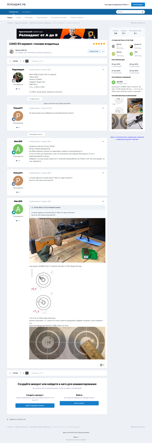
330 (18, 89)
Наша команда (42, 17)
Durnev (119, 52)
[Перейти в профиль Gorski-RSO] (131, 46)
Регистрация (138, 4)
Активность (26, 12)
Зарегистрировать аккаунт (35, 405)
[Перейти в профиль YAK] (131, 54)
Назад (15, 61)
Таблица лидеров (77, 17)
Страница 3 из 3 (37, 61)
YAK (135, 52)
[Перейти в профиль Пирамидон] (18, 77)
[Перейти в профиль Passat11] (18, 116)
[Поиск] (142, 12)
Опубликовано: (39, 69)
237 (18, 161)
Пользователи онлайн (59, 17)
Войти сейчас (79, 403)
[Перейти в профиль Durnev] (113, 54)
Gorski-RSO (138, 44)
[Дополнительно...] (103, 69)
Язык (75, 437)
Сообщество (13, 12)
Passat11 (18, 108)
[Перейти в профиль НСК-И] (11, 51)
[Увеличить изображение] (67, 240)
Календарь (29, 17)
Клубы (18, 17)
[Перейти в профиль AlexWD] (18, 149)
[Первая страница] (9, 61)
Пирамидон (18, 69)
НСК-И (23, 50)
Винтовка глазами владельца (40, 52)
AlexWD (18, 141)
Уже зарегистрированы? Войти (116, 4)
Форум (9, 17)
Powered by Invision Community (76, 440)
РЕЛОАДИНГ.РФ (16, 4)
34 (19, 127)
